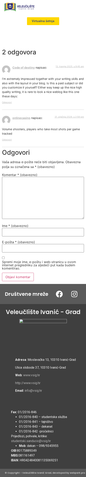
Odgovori (7, 102)
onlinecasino (21, 118)
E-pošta (18, 242)
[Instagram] (74, 294)
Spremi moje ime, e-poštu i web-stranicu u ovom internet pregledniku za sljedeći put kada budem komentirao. (39, 265)
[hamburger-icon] (78, 7)
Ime (15, 225)
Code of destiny (23, 67)
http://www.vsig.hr (27, 383)
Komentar (19, 174)
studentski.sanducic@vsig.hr (31, 441)
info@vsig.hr (33, 391)
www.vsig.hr (31, 375)
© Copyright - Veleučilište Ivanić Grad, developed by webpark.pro (45, 472)
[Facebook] (59, 294)
